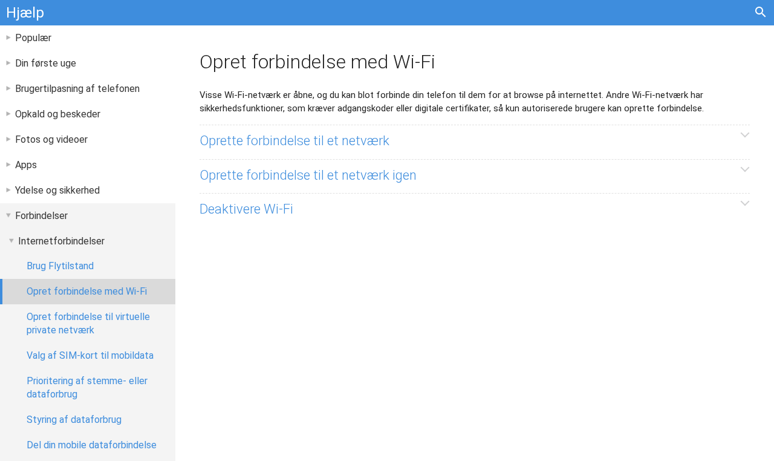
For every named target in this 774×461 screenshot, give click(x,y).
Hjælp (25, 12)
